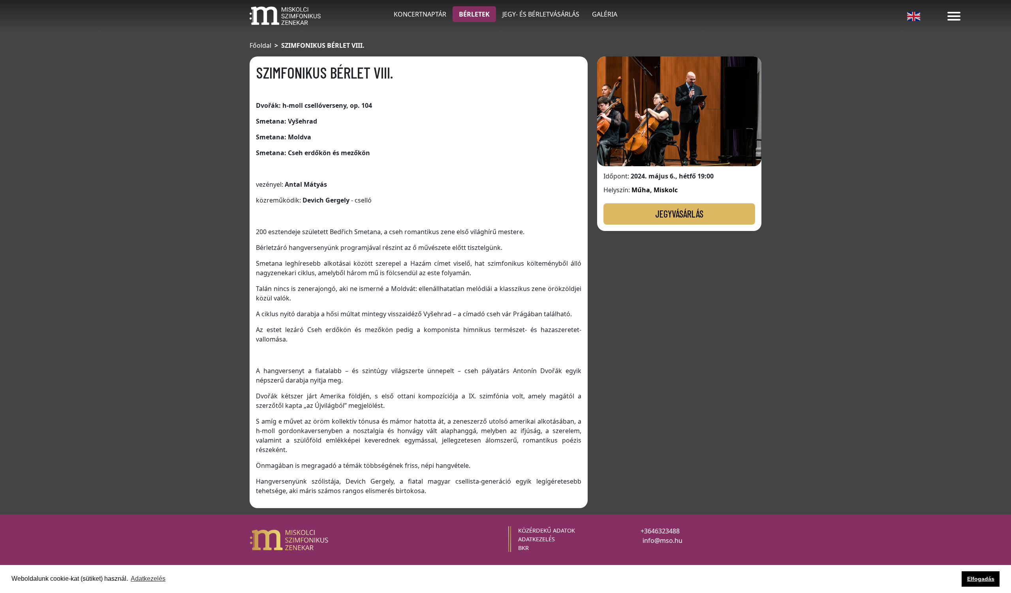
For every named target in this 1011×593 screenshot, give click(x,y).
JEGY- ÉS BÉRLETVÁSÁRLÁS (540, 14)
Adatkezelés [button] (148, 578)
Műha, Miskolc (654, 190)
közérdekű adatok (546, 530)
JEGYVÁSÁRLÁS (679, 214)
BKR (523, 548)
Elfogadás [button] (980, 579)
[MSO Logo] (285, 15)
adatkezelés (536, 539)
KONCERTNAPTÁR (420, 14)
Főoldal (260, 45)
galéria (604, 14)
